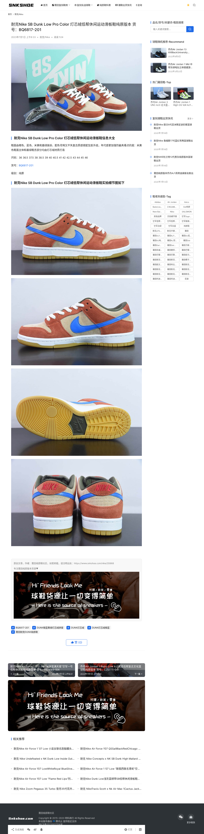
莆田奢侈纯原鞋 (173, 250)
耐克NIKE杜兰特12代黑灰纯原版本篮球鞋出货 (173, 159)
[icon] (181, 817)
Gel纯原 (186, 207)
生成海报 (19, 829)
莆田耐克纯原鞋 (173, 274)
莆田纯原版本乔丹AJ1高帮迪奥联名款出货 (173, 175)
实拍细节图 (172, 216)
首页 (45, 5)
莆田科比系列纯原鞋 (173, 264)
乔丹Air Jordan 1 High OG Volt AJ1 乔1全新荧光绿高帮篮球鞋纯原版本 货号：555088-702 (182, 103)
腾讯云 (59, 821)
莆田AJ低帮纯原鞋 (187, 236)
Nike (172, 212)
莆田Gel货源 (158, 245)
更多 (189, 118)
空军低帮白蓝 (173, 221)
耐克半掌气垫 (173, 231)
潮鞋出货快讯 (125, 5)
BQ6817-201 (26, 165)
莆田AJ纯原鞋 (158, 240)
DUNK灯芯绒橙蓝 (100, 627)
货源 (187, 279)
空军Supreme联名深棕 (187, 216)
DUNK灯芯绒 (77, 627)
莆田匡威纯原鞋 (158, 250)
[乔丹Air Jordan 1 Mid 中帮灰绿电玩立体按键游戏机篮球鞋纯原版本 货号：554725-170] (159, 68)
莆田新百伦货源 (173, 260)
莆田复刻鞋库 (61, 5)
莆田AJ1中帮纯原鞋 (158, 236)
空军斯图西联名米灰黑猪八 (187, 221)
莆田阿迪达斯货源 (173, 279)
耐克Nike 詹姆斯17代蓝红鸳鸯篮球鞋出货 (173, 142)
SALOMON (187, 212)
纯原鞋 (186, 226)
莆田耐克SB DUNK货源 (173, 269)
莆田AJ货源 (172, 240)
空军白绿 (157, 226)
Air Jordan (172, 202)
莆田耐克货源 (187, 274)
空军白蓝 (172, 226)
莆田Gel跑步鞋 (173, 245)
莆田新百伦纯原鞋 (158, 260)
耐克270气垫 (158, 231)
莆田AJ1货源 (172, 236)
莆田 (187, 231)
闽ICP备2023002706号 (51, 824)
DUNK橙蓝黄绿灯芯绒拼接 (50, 627)
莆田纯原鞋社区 (46, 813)
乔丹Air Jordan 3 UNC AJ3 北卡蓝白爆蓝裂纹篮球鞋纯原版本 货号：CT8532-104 (161, 103)
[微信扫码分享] (29, 829)
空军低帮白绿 (158, 221)
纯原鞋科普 (105, 5)
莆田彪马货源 (187, 255)
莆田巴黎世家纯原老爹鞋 (187, 250)
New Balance (158, 212)
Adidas (158, 202)
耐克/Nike (45, 37)
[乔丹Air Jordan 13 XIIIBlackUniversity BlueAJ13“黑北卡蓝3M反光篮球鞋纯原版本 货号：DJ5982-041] (159, 53)
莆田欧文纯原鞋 (158, 264)
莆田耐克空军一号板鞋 (187, 269)
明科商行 (69, 818)
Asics (186, 202)
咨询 (140, 5)
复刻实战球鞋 (83, 5)
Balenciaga (158, 207)
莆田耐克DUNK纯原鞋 (27, 632)
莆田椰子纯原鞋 (187, 260)
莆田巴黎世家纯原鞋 (158, 255)
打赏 (128, 829)
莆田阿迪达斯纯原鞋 (158, 279)
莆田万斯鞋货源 (187, 245)
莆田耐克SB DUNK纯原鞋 (158, 269)
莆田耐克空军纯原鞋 (158, 274)
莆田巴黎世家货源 (173, 255)
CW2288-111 (173, 207)
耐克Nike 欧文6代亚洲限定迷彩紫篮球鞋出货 (173, 126)
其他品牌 (157, 216)
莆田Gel (186, 240)
